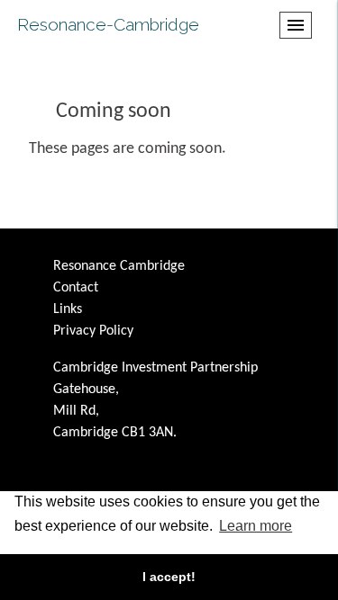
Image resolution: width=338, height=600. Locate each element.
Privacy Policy (93, 331)
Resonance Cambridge (119, 266)
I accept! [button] (169, 576)
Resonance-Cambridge (108, 24)
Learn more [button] (255, 525)
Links (67, 309)
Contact (75, 288)
